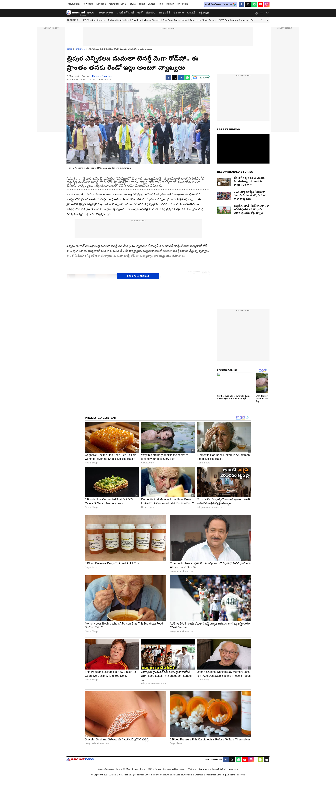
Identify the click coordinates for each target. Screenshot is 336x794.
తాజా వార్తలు (106, 12)
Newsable (87, 3)
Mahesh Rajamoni (102, 76)
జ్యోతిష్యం (204, 12)
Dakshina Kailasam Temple (146, 20)
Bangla (151, 3)
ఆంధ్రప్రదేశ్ (164, 12)
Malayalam (74, 3)
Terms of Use (123, 769)
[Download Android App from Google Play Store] (260, 759)
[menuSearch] (267, 13)
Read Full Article (138, 276)
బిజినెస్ (191, 12)
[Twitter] (248, 4)
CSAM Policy (154, 769)
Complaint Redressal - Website (180, 769)
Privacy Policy (139, 769)
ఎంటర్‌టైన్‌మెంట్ (125, 12)
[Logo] (81, 13)
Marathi (170, 3)
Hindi (160, 3)
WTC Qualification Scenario (233, 20)
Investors (233, 769)
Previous (261, 20)
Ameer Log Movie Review (203, 20)
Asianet (80, 759)
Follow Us (204, 78)
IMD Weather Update (94, 20)
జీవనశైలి (150, 12)
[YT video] (260, 4)
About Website (106, 769)
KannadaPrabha (117, 3)
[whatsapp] (254, 4)
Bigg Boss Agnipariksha (175, 20)
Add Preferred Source (218, 4)
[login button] (257, 13)
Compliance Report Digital (212, 769)
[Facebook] (241, 4)
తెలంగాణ (178, 12)
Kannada (101, 3)
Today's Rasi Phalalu (118, 20)
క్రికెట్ (139, 12)
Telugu (132, 3)
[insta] (267, 4)
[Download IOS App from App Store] (267, 759)
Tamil (142, 3)
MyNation (182, 3)
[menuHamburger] (262, 13)
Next (267, 20)
